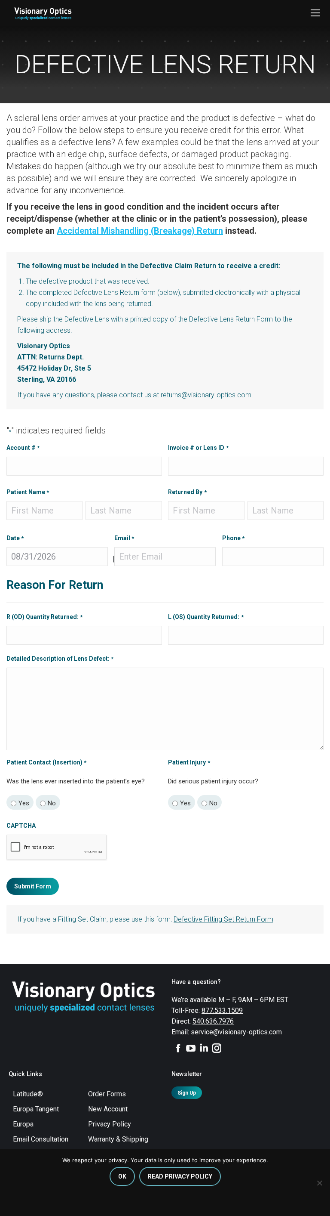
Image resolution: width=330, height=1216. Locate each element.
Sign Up (186, 1093)
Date (15, 538)
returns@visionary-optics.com (206, 395)
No (52, 803)
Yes (23, 803)
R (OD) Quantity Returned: (44, 616)
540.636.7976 (213, 1021)
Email (124, 538)
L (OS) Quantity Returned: (205, 616)
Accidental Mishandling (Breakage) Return (140, 231)
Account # (23, 447)
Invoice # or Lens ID (198, 447)
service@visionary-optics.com (236, 1032)
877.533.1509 (222, 1010)
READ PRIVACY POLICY (180, 1176)
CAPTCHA (21, 825)
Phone (233, 538)
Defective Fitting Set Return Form (223, 919)
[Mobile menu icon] (315, 13)
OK (122, 1176)
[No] (319, 1183)
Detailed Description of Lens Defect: (59, 658)
